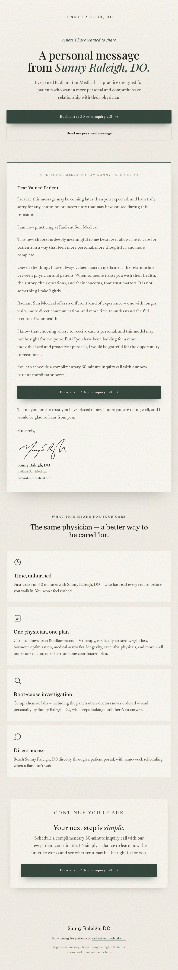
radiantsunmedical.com (34, 478)
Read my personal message (89, 133)
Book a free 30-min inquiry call (89, 117)
